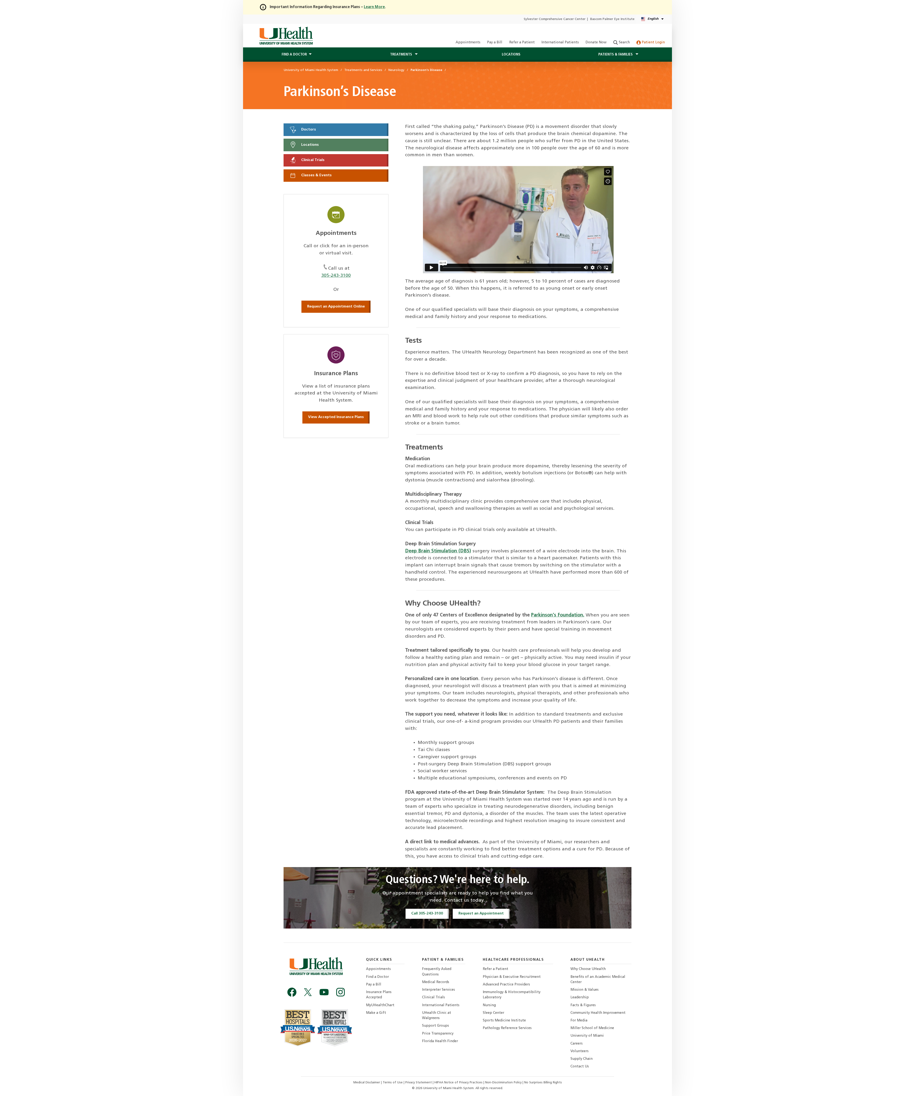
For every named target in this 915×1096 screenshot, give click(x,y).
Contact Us (579, 1066)
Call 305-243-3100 (427, 913)
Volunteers (579, 1051)
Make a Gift (376, 1013)
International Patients (560, 42)
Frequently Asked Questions (436, 971)
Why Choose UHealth (588, 969)
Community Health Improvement (597, 1013)
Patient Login (653, 42)
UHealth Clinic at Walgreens (436, 1015)
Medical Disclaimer (367, 1082)
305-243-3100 (336, 275)
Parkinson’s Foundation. (557, 615)
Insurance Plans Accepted (378, 994)
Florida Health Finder (440, 1041)
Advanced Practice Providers (506, 984)
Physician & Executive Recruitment (512, 977)
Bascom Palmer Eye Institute (612, 19)
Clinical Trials (312, 160)
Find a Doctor (377, 977)
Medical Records (435, 982)
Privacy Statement (419, 1082)
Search (624, 42)
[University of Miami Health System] (286, 36)
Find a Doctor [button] (294, 54)
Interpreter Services (438, 990)
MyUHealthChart (380, 1005)
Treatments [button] (401, 54)
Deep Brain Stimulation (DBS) (438, 551)
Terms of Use (393, 1082)
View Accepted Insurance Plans (336, 417)
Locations (511, 54)
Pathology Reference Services (507, 1028)
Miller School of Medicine (592, 1028)
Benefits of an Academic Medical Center (597, 979)
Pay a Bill (494, 42)
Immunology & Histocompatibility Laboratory (511, 994)
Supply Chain (581, 1059)
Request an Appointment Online (336, 306)
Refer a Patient (522, 42)
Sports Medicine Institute (504, 1020)
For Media (578, 1020)
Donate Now (595, 42)
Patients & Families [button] (616, 54)
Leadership (579, 997)
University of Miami (587, 1036)
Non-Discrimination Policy (503, 1082)
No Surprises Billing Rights (543, 1082)
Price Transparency (437, 1033)
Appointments (468, 42)
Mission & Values (584, 990)
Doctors (308, 129)
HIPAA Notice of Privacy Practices (458, 1082)
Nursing (489, 1005)
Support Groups (435, 1026)
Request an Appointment (481, 913)
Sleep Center (493, 1013)
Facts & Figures (583, 1005)
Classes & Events (316, 175)
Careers (576, 1043)
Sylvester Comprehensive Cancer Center (554, 19)
